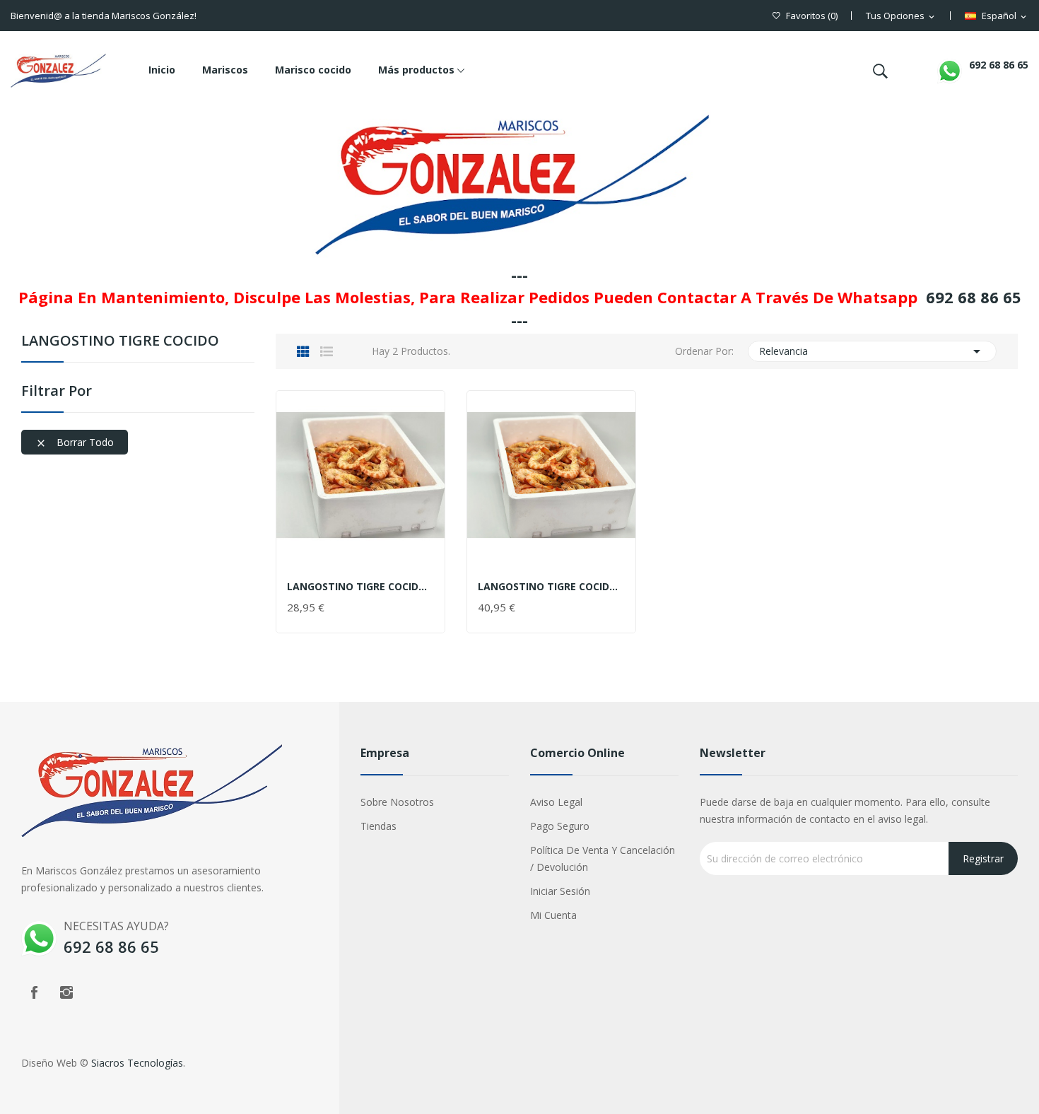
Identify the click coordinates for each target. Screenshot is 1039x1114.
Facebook (34, 992)
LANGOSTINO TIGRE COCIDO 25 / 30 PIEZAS (551, 586)
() (812, 16)
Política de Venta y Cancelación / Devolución (602, 858)
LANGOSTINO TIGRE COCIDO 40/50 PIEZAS (360, 586)
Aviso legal (556, 802)
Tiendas (378, 826)
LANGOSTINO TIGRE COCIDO (120, 342)
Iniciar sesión (560, 891)
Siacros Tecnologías (137, 1062)
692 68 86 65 (998, 64)
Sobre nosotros (397, 802)
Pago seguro (559, 826)
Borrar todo (74, 442)
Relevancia (872, 351)
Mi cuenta (553, 915)
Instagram (66, 992)
